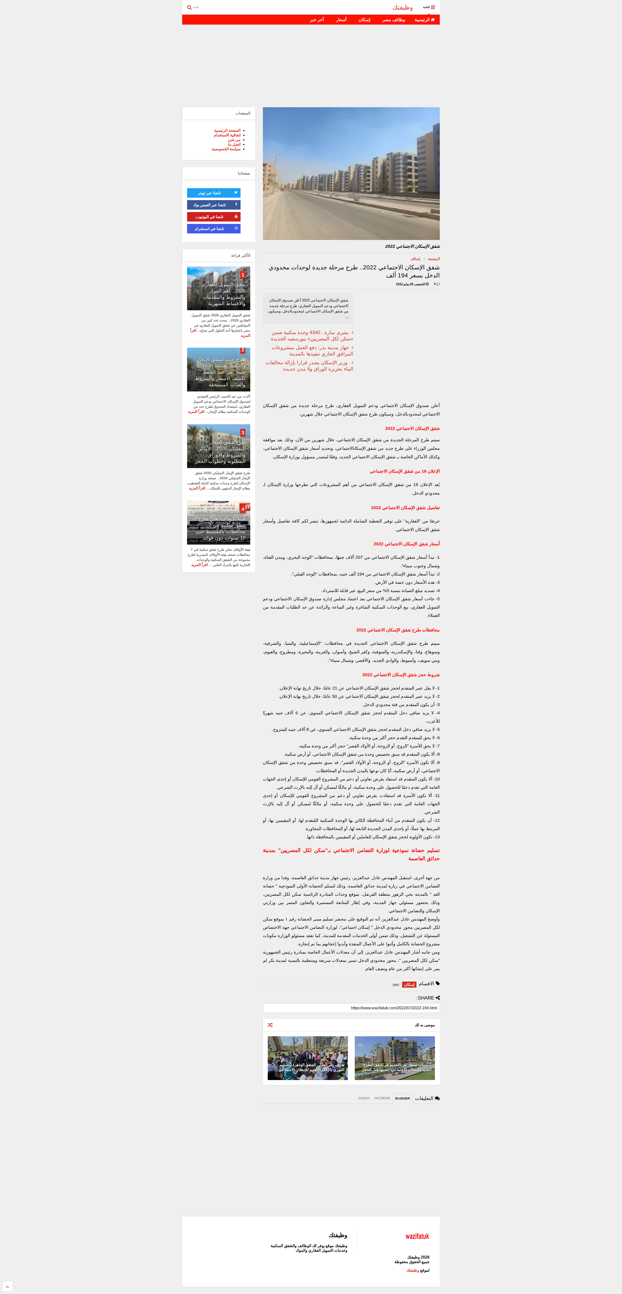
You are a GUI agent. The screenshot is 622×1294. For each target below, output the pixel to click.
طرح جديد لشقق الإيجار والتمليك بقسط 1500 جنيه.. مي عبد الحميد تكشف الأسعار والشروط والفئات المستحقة (220, 372)
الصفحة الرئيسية (227, 130)
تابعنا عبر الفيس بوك (209, 205)
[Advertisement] (311, 66)
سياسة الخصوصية (226, 149)
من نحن (234, 140)
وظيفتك (402, 7)
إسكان (364, 19)
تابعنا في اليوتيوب (209, 217)
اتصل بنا (234, 144)
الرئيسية (423, 19)
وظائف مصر (393, 19)
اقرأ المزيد (196, 411)
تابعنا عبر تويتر (209, 193)
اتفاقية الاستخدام (227, 135)
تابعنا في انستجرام (209, 229)
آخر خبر (317, 19)
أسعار (341, 19)
